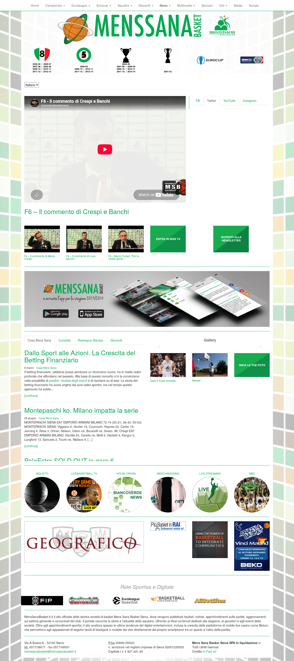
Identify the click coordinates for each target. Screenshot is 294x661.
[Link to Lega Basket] (252, 60)
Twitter (211, 100)
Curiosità (65, 340)
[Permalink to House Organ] (126, 494)
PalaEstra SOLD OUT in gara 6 (69, 460)
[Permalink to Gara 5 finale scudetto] (168, 365)
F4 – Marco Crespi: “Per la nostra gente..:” (123, 257)
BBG (252, 473)
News (164, 5)
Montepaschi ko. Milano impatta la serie (81, 410)
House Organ (126, 473)
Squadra (124, 5)
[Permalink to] (168, 239)
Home (35, 5)
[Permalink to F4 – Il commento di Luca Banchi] (84, 239)
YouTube (229, 100)
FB (198, 100)
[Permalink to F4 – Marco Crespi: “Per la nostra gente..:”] (126, 239)
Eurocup (103, 5)
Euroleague (79, 5)
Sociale (254, 5)
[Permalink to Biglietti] (42, 494)
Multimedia (185, 5)
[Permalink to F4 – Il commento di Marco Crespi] (42, 239)
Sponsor (207, 5)
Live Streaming (210, 473)
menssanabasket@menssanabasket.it (50, 651)
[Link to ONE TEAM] (210, 539)
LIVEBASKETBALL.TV (84, 473)
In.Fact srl (209, 651)
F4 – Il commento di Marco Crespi (39, 257)
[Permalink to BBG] (252, 494)
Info (222, 5)
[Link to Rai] (168, 525)
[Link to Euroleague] (210, 60)
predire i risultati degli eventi (68, 380)
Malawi (196, 380)
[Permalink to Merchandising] (168, 494)
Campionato (54, 5)
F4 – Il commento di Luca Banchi (81, 257)
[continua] (31, 395)
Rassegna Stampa (90, 340)
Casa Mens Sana (39, 340)
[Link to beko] (252, 546)
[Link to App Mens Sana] (147, 299)
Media (238, 5)
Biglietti (42, 473)
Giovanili (145, 5)
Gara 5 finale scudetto (163, 380)
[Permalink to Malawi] (210, 365)
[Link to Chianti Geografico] (84, 541)
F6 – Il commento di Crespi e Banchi (76, 211)
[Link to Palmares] (42, 60)
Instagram (250, 100)
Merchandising (168, 473)
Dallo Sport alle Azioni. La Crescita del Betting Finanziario (79, 356)
